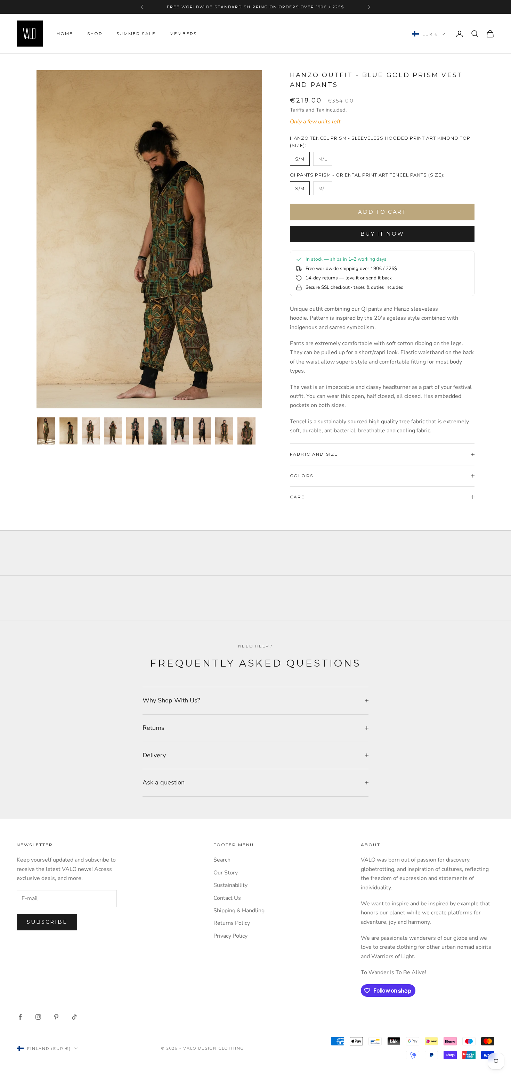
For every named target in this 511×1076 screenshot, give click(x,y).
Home (65, 33)
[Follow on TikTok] (74, 1016)
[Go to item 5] (135, 431)
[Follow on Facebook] (20, 1016)
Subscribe (47, 922)
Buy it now (382, 233)
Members (183, 33)
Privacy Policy (230, 936)
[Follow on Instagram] (38, 1016)
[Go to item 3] (90, 431)
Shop (95, 33)
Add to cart (382, 212)
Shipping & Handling (239, 910)
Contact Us (227, 898)
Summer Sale (136, 33)
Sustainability (230, 885)
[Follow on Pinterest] (56, 1016)
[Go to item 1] (46, 431)
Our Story (225, 873)
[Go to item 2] (68, 431)
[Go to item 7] (179, 431)
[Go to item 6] (157, 431)
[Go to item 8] (202, 431)
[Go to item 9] (224, 431)
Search (221, 860)
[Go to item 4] (113, 431)
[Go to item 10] (246, 431)
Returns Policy (231, 923)
